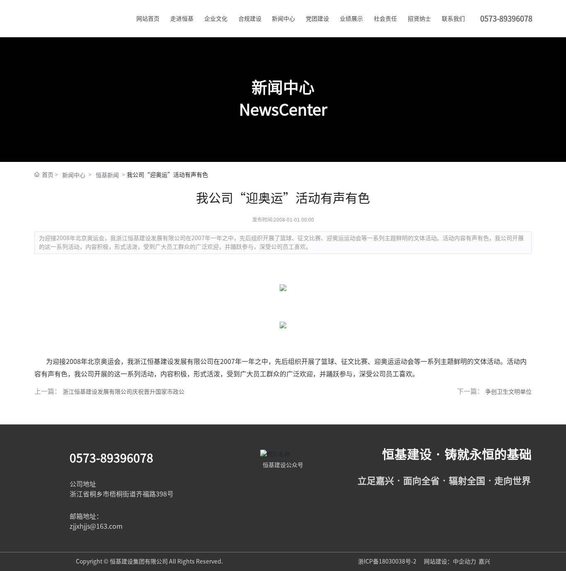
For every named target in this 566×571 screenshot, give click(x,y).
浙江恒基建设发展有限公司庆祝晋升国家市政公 (123, 392)
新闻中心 (283, 19)
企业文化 (215, 19)
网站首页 (148, 19)
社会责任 (385, 19)
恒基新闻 (107, 175)
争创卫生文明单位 (508, 392)
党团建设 (317, 19)
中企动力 (464, 561)
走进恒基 (182, 19)
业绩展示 (351, 19)
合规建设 (249, 19)
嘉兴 (484, 561)
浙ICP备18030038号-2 (388, 561)
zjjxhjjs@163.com (96, 526)
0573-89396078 (111, 458)
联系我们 (453, 19)
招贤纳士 (419, 19)
